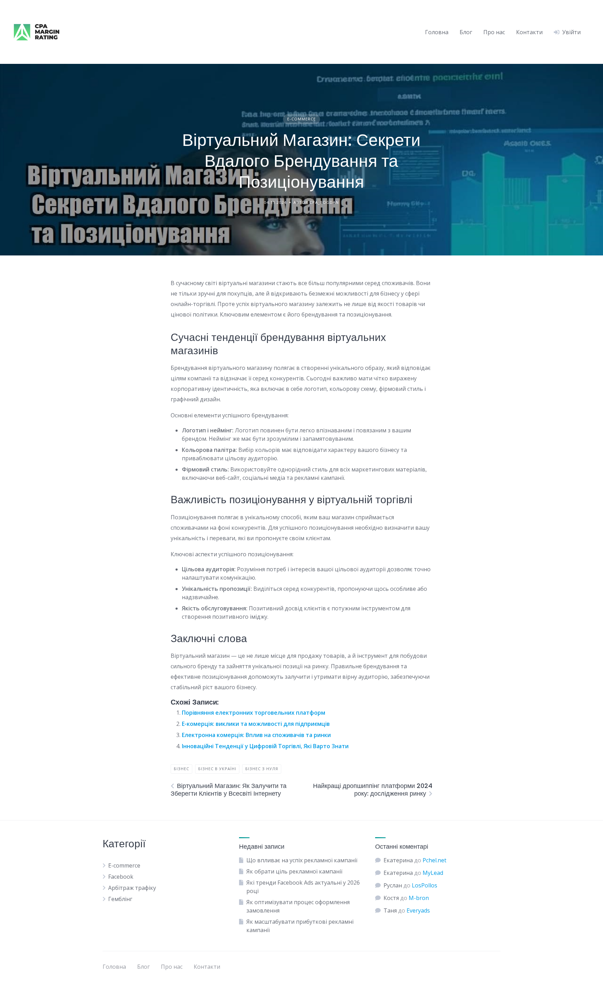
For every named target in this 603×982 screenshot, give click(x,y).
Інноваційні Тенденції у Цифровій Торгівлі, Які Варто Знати (265, 746)
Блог (466, 32)
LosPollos (424, 885)
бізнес (181, 768)
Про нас (494, 32)
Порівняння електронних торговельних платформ (253, 712)
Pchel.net (434, 860)
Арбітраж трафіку (132, 888)
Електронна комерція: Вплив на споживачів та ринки (256, 735)
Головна (436, 32)
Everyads (418, 910)
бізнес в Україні (217, 768)
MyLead (433, 873)
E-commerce (301, 118)
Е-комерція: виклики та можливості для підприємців (256, 724)
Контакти (529, 32)
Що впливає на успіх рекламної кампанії (301, 860)
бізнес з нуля (261, 768)
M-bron (419, 898)
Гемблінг (120, 899)
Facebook (120, 876)
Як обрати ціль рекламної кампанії (294, 871)
